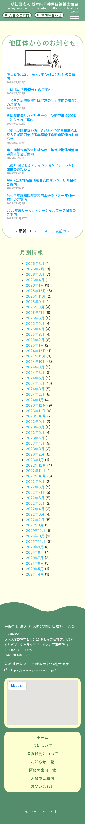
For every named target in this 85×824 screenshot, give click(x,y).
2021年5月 (35, 568)
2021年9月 (35, 547)
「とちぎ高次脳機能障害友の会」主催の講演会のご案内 (42, 102)
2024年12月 (36, 350)
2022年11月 (35, 470)
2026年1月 (35, 285)
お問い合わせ (42, 786)
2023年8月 (35, 427)
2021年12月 (35, 530)
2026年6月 (35, 274)
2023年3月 (35, 449)
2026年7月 (35, 269)
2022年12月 (36, 465)
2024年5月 (35, 383)
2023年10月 (36, 416)
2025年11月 (35, 296)
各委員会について (42, 753)
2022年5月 (35, 503)
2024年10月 (36, 361)
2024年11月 (35, 356)
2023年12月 (36, 405)
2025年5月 (35, 323)
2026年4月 (35, 280)
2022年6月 (35, 498)
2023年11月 (35, 410)
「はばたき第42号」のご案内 (29, 89)
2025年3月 (35, 334)
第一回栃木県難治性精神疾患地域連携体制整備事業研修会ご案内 (42, 151)
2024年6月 (35, 378)
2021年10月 (35, 541)
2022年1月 (35, 525)
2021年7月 (35, 558)
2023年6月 (35, 432)
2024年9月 (35, 367)
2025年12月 (36, 290)
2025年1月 (35, 345)
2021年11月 (35, 536)
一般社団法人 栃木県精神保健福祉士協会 (42, 3)
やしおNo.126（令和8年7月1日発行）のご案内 (41, 76)
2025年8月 (35, 307)
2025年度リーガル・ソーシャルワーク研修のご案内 (41, 212)
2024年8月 (35, 372)
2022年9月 (35, 481)
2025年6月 (35, 318)
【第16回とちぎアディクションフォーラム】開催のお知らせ (41, 167)
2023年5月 (35, 438)
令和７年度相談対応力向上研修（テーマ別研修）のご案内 (41, 197)
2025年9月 (35, 301)
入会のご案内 (42, 778)
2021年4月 (35, 574)
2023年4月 (35, 443)
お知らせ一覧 (42, 761)
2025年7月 (35, 312)
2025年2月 (35, 340)
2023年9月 (35, 421)
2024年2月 (35, 394)
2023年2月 (35, 454)
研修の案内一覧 (42, 770)
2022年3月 (35, 514)
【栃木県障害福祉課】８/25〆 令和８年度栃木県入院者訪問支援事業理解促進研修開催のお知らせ (42, 134)
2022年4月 (35, 508)
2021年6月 (35, 563)
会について (42, 745)
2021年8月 (35, 552)
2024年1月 (35, 399)
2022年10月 (36, 476)
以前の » (62, 230)
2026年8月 (35, 263)
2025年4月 (35, 329)
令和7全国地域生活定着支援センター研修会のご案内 (42, 182)
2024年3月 (35, 389)
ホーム (42, 737)
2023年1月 (35, 459)
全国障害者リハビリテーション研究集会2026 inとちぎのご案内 (41, 117)
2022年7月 (35, 492)
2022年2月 (35, 519)
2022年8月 (35, 487)
